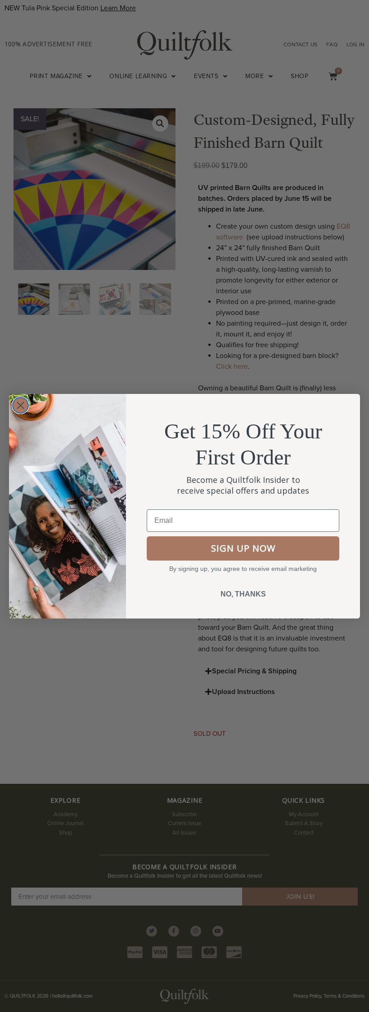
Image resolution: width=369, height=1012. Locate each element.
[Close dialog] (20, 405)
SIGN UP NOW (243, 548)
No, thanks (243, 594)
